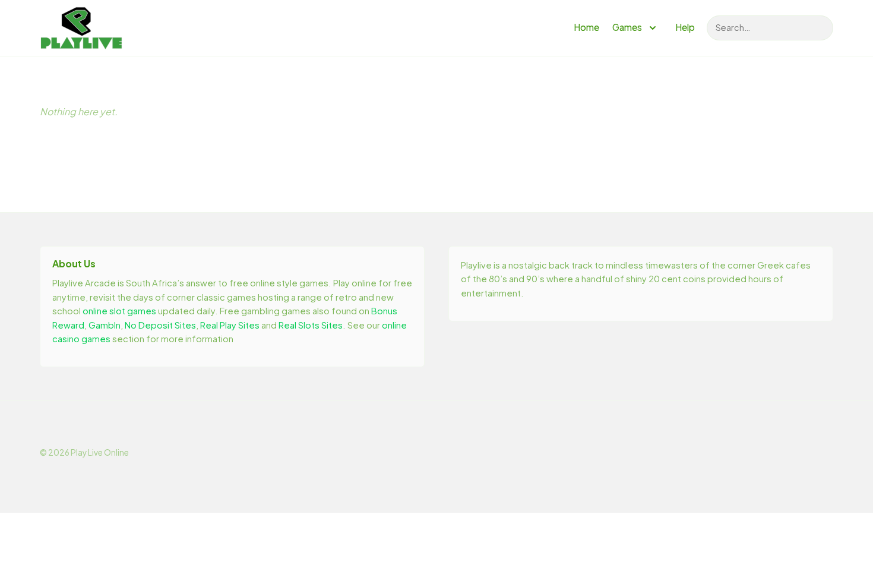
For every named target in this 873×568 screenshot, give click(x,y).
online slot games (119, 310)
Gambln (104, 325)
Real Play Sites (230, 325)
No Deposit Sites (160, 325)
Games (627, 27)
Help (685, 27)
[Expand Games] (652, 27)
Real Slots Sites (311, 325)
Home (586, 27)
